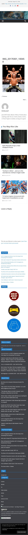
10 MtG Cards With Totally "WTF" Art (9, 269)
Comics (2, 481)
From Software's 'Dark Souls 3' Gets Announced (11, 280)
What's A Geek (10, 511)
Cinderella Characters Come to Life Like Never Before (13, 274)
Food (2, 504)
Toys (2, 496)
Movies (2, 484)
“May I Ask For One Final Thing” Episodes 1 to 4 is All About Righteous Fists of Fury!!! (15, 4)
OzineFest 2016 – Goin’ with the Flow (13, 364)
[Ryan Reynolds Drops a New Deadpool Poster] (14, 130)
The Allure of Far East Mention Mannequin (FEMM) (12, 271)
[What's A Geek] (14, 12)
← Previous (4, 96)
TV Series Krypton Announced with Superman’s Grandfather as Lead (13, 197)
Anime (2, 493)
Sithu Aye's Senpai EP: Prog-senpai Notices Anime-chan (13, 260)
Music (2, 501)
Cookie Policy (4, 529)
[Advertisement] (14, 43)
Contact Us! (3, 475)
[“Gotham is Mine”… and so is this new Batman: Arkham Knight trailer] (14, 156)
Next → (25, 99)
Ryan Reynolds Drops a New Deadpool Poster (11, 146)
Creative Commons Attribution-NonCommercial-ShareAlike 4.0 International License (14, 513)
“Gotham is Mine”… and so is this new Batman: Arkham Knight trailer (13, 172)
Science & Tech (4, 498)
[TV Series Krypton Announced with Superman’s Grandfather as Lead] (14, 181)
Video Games (4, 490)
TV (1, 487)
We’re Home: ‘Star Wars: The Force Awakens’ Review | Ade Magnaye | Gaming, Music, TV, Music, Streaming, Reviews (13, 369)
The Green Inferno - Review (7, 282)
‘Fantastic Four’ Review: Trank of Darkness (16, 370)
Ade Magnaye (4, 373)
